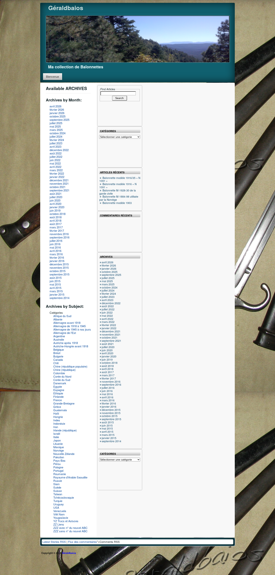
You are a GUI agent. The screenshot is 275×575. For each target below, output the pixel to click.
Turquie (57, 501)
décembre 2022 (59, 150)
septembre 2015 (59, 274)
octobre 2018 (57, 214)
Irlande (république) (65, 430)
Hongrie (58, 417)
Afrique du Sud (62, 316)
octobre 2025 (57, 116)
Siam (56, 484)
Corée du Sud (61, 380)
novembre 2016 (59, 234)
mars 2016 (56, 254)
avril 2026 (55, 106)
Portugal (58, 470)
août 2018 (56, 217)
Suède (57, 487)
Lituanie (58, 444)
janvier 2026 (57, 113)
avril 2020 (55, 204)
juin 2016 (55, 244)
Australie (58, 339)
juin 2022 (55, 160)
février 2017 (57, 231)
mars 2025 (56, 130)
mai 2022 (55, 163)
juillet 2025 (56, 123)
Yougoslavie (60, 518)
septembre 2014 (59, 298)
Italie (56, 437)
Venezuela (59, 511)
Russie (57, 481)
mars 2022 (56, 170)
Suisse (57, 491)
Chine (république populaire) (70, 366)
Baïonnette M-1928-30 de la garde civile (117, 191)
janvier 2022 (57, 177)
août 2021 (56, 194)
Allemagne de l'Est (64, 333)
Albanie (57, 319)
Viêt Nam (59, 514)
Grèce (57, 407)
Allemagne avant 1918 (66, 323)
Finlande (58, 397)
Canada (58, 360)
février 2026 (57, 109)
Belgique (58, 349)
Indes (56, 420)
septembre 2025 (59, 120)
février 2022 (57, 173)
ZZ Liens (58, 524)
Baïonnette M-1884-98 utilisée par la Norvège (118, 198)
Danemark (59, 383)
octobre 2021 (57, 187)
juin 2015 (55, 281)
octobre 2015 (57, 271)
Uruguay (58, 504)
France (57, 400)
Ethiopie (58, 393)
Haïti (56, 413)
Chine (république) (64, 370)
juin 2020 (55, 200)
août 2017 (56, 224)
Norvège (58, 450)
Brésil (56, 353)
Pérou (57, 464)
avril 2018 (55, 220)
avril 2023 (55, 146)
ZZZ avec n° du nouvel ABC (70, 528)
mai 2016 (55, 247)
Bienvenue (52, 76)
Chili (56, 363)
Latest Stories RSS (54, 542)
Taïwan (57, 494)
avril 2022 (55, 167)
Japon (57, 440)
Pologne (58, 467)
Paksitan (58, 457)
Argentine (59, 336)
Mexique (58, 447)
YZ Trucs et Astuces (65, 521)
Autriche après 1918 (65, 343)
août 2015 (56, 278)
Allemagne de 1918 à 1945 (69, 326)
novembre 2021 (59, 183)
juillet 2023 (56, 143)
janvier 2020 (57, 207)
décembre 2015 (59, 264)
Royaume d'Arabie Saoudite (70, 477)
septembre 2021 (59, 190)
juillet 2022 (56, 157)
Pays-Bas (59, 460)
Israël (56, 433)
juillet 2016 (56, 241)
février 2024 (57, 140)
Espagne (58, 390)
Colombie (59, 373)
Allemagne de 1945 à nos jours (72, 329)
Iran (55, 427)
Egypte (57, 386)
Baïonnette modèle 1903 (117, 203)
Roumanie (59, 474)
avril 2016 (55, 251)
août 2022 (56, 153)
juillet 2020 (56, 197)
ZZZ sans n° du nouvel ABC (70, 531)
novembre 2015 (59, 267)
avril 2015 (55, 288)
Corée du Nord (62, 376)
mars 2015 (56, 291)
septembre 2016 (59, 237)
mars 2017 (56, 227)
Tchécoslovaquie (63, 497)
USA (56, 507)
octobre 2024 (57, 133)
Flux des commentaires (82, 542)
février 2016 (57, 257)
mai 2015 (55, 284)
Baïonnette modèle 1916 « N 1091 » (118, 185)
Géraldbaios (65, 7)
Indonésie (59, 423)
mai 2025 (55, 126)
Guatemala (60, 410)
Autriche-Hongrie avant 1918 (70, 346)
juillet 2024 (56, 136)
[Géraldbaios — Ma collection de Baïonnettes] (137, 39)
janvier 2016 (57, 261)
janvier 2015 (57, 294)
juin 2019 (55, 210)
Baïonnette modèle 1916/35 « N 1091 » (119, 179)
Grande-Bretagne (63, 403)
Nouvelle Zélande (63, 454)
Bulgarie (58, 356)
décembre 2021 (59, 180)
